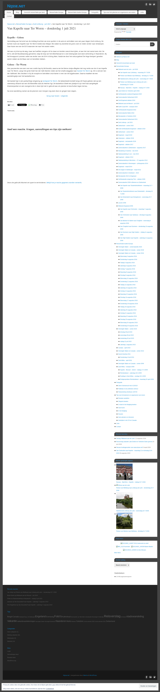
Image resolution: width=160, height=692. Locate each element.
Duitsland (21, 617)
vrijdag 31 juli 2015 (125, 341)
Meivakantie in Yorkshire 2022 (127, 116)
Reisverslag (112, 616)
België (9, 617)
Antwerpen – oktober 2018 (126, 138)
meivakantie (88, 617)
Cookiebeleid (50, 689)
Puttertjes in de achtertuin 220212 (128, 389)
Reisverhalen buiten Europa (77, 12)
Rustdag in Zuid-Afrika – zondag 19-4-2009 (133, 376)
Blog (17, 12)
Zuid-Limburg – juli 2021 (42, 24)
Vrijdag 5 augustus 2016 (127, 262)
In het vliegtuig (122, 411)
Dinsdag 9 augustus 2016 (127, 275)
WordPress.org (11, 660)
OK (151, 44)
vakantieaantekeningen (26, 621)
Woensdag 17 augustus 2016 (129, 300)
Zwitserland (110, 621)
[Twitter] (154, 5)
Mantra (85, 675)
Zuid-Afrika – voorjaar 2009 (126, 366)
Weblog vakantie (12, 635)
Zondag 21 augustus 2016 (128, 313)
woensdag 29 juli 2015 (127, 335)
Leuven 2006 (122, 203)
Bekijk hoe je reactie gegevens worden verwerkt (64, 183)
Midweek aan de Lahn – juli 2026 (128, 69)
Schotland (123, 617)
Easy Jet (26, 617)
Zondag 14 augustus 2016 (128, 291)
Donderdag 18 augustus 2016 (129, 303)
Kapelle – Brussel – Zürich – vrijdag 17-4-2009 (134, 370)
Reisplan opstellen (123, 398)
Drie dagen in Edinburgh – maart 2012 (129, 170)
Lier (78, 617)
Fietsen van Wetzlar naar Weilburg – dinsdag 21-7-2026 (136, 75)
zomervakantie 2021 (100, 621)
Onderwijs (101, 617)
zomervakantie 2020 (89, 621)
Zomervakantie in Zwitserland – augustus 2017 (132, 147)
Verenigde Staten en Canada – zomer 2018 (131, 250)
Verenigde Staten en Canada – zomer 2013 (131, 351)
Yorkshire (79, 621)
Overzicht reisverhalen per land (34, 12)
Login (9, 651)
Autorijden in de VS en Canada (127, 420)
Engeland (40, 616)
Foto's (58, 616)
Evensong (50, 617)
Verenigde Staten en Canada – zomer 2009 (131, 363)
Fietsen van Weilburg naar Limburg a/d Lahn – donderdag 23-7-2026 (36, 592)
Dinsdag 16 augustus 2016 (128, 297)
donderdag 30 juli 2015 (127, 338)
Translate (128, 32)
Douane (120, 414)
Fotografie (94, 12)
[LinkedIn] (150, 5)
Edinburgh (32, 617)
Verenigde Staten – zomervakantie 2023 (130, 247)
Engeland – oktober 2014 (125, 157)
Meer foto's (117, 552)
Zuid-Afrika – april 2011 (125, 360)
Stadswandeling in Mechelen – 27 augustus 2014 (132, 160)
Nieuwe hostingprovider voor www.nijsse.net (129, 447)
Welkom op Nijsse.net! (122, 57)
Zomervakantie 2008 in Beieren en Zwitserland (132, 182)
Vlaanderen (60, 621)
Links (142, 12)
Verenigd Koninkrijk (50, 621)
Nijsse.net (16, 6)
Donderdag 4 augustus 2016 (128, 259)
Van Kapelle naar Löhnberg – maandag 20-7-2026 (135, 72)
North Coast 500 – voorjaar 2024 (128, 106)
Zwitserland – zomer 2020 (126, 125)
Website (74, 621)
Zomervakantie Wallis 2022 (126, 113)
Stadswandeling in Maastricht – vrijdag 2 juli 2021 (27, 598)
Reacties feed (11, 657)
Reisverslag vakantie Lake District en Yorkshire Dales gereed (134, 441)
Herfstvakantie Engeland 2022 (127, 110)
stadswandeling (135, 616)
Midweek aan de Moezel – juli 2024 (128, 103)
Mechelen (82, 617)
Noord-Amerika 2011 (124, 354)
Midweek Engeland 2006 (125, 206)
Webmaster (10, 638)
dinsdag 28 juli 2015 (126, 332)
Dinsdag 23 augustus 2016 (128, 319)
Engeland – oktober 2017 (125, 144)
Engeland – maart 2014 (125, 166)
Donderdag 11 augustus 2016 (129, 281)
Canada (16, 617)
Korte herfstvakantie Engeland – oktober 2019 (131, 129)
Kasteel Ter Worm (83, 71)
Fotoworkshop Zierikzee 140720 (127, 392)
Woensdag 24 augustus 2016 (129, 322)
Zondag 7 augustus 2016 (127, 269)
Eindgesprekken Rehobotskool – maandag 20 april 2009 (137, 379)
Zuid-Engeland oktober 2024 (126, 100)
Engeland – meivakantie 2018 (127, 141)
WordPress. (93, 675)
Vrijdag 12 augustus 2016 (127, 284)
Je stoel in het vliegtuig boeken (127, 404)
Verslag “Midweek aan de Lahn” (125, 438)
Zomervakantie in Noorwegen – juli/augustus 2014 (133, 163)
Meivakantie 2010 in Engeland (127, 176)
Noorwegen (95, 617)
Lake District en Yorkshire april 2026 (129, 91)
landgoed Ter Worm (50, 81)
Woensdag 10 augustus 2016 (129, 278)
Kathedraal (66, 617)
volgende (64, 96)
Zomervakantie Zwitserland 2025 (128, 97)
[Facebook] (146, 5)
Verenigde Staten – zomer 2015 (127, 329)
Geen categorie (11, 632)
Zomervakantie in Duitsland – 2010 (128, 173)
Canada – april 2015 (124, 348)
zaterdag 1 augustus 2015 (128, 344)
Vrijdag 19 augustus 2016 (127, 307)
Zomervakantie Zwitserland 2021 (128, 119)
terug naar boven (53, 96)
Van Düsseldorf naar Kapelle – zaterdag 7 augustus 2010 (31, 601)
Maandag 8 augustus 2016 (128, 272)
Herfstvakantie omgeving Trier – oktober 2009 (131, 179)
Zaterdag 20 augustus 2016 (128, 310)
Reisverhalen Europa (56, 12)
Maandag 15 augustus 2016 (128, 294)
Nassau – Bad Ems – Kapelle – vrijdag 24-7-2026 (134, 88)
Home (9, 12)
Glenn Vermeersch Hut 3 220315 (128, 385)
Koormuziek (74, 617)
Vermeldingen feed (13, 654)
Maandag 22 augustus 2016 (128, 316)
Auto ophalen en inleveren (126, 417)
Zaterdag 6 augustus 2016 (128, 266)
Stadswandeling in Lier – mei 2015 (128, 154)
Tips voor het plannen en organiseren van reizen (119, 12)
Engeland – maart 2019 (125, 135)
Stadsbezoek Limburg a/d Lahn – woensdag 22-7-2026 (136, 79)
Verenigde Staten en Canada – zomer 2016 (131, 253)
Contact (9, 16)
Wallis (69, 621)
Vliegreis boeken (123, 401)
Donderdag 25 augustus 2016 (129, 325)
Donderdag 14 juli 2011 (127, 357)
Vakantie (12, 621)
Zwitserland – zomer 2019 (126, 132)
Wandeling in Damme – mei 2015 (128, 151)
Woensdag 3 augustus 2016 (128, 256)
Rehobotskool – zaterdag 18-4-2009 (131, 373)
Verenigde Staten (40, 621)
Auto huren (121, 407)
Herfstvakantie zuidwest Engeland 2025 (130, 94)
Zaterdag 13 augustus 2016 (128, 288)
